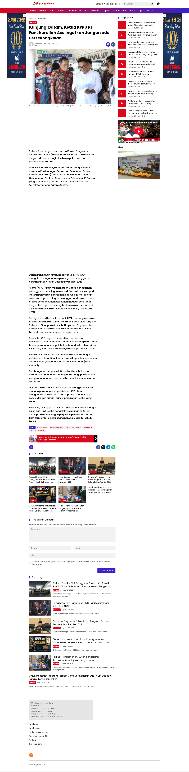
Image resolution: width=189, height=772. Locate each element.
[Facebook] (98, 447)
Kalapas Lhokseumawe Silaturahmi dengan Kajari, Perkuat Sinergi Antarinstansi (143, 92)
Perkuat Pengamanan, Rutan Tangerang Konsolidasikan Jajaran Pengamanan (71, 508)
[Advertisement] (63, 129)
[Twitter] (103, 447)
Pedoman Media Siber (39, 736)
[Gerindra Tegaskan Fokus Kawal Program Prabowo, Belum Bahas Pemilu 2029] (101, 466)
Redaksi (32, 740)
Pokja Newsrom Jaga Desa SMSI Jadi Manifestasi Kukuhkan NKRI (70, 479)
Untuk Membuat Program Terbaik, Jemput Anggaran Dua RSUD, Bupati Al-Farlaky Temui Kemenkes (100, 490)
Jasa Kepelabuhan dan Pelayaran (66, 427)
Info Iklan (33, 724)
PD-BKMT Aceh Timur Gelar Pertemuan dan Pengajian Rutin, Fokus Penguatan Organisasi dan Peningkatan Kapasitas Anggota (142, 63)
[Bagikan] (113, 44)
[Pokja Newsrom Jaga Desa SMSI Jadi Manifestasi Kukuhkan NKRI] (72, 466)
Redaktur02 (39, 43)
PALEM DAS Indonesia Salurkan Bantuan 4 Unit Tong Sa (141, 72)
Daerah (33, 472)
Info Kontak (34, 728)
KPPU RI (89, 427)
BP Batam (43, 427)
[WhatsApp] (113, 447)
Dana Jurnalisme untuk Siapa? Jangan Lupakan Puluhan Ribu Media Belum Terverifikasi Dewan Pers (42, 508)
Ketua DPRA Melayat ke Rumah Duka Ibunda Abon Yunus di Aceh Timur (142, 33)
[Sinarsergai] (42, 3)
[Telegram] (108, 447)
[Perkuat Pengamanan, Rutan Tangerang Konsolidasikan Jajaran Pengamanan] (72, 494)
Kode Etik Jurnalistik (38, 732)
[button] (151, 4)
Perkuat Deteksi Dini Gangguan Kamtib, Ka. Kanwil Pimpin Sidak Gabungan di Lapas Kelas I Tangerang (42, 479)
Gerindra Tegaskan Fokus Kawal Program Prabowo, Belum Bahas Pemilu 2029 (99, 479)
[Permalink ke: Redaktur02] (32, 44)
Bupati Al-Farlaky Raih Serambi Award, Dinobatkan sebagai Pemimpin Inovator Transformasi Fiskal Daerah (142, 24)
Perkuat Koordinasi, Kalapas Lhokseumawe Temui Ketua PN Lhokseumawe (141, 82)
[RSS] (31, 755)
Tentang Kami (35, 744)
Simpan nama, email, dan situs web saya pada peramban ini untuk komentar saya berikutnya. (71, 563)
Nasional (33, 22)
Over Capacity (39, 430)
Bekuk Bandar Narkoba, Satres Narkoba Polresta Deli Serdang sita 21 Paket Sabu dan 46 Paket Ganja (143, 43)
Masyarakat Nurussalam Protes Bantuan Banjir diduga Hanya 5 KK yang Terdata (142, 53)
